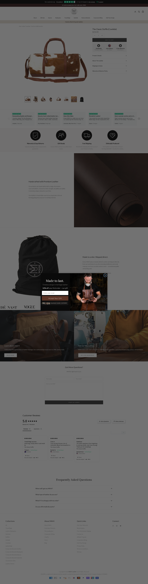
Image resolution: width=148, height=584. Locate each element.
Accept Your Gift (55, 298)
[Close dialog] (105, 275)
